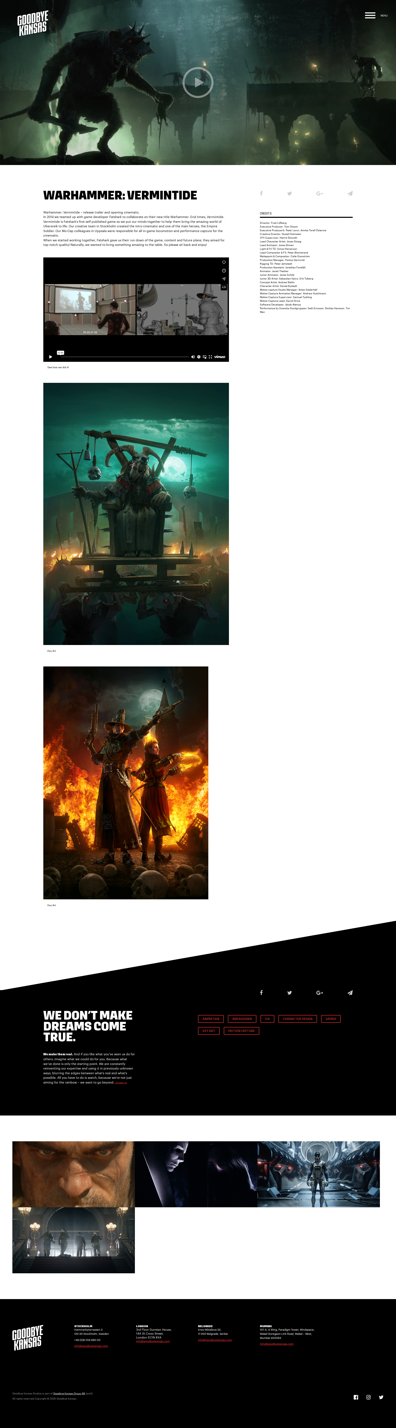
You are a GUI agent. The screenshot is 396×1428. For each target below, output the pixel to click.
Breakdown (242, 1019)
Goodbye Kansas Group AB (69, 1393)
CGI (267, 1019)
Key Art (209, 1031)
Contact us (121, 1082)
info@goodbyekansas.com (91, 1346)
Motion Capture (241, 1031)
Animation (211, 1019)
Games (331, 1019)
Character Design (297, 1019)
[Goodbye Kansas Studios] (33, 18)
